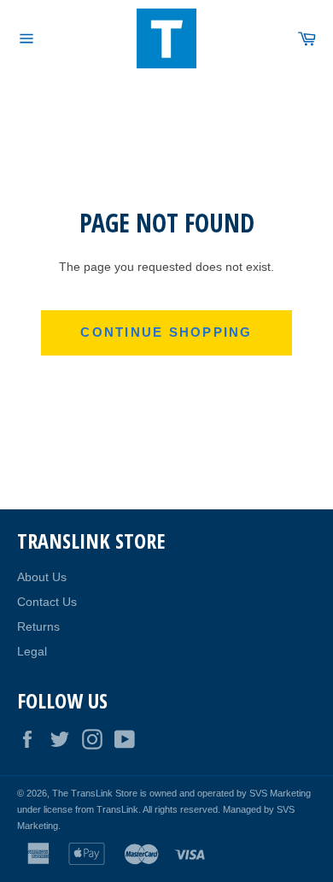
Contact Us (47, 602)
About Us (42, 577)
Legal (32, 651)
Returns (38, 626)
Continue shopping (166, 332)
